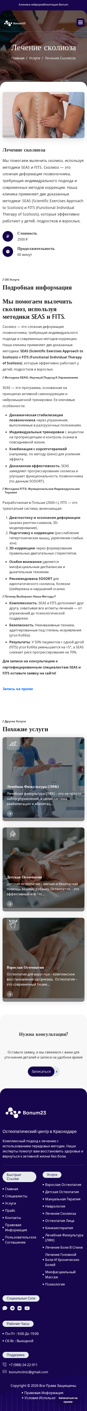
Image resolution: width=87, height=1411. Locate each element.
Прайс (10, 1210)
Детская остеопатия (62, 1192)
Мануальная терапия (62, 1199)
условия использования (44, 1398)
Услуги (34, 58)
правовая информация (43, 1392)
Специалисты (16, 1196)
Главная (17, 58)
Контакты (13, 1217)
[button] (80, 22)
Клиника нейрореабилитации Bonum (43, 4)
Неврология (55, 1206)
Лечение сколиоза (60, 1213)
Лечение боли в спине (64, 1247)
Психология (55, 1284)
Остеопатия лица (59, 1220)
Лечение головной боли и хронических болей (62, 1259)
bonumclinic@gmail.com (28, 1372)
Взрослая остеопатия (63, 1184)
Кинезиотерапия (59, 1228)
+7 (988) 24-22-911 (23, 1364)
